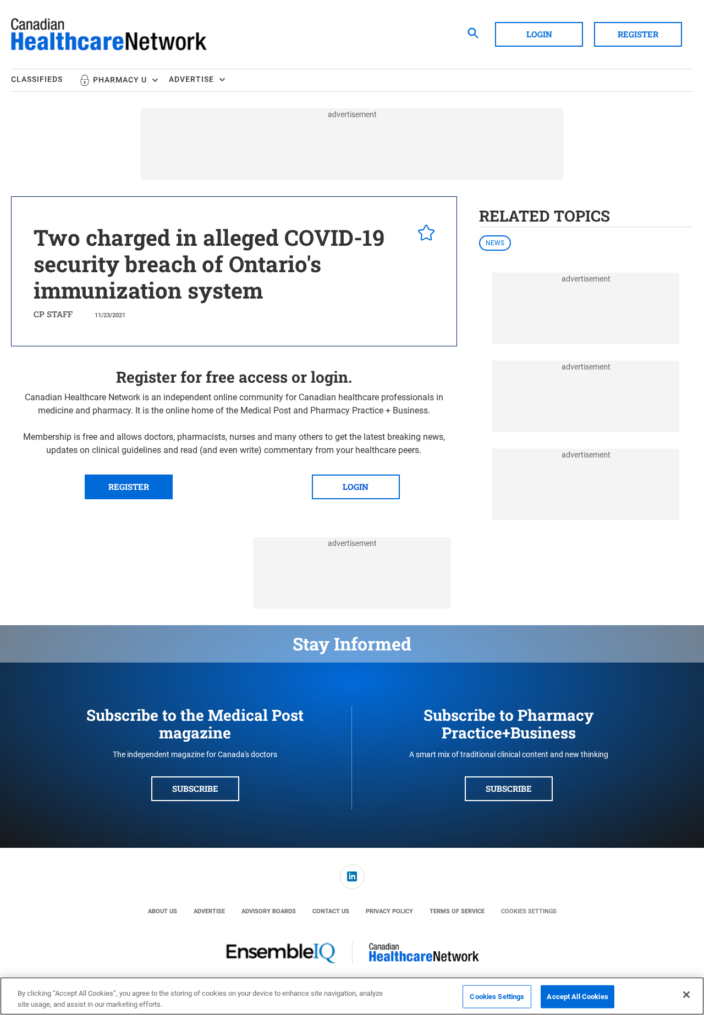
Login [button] (539, 34)
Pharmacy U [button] (120, 79)
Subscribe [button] (195, 788)
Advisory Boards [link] (268, 911)
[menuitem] (45, 80)
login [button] (356, 486)
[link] (352, 876)
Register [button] (638, 34)
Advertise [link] (209, 911)
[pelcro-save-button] (424, 234)
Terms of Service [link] (457, 911)
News (495, 243)
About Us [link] (162, 911)
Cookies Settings (529, 911)
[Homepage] (109, 34)
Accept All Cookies (577, 996)
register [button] (128, 486)
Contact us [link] (330, 911)
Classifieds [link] (37, 79)
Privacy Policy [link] (389, 911)
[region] (352, 996)
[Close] (686, 995)
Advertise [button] (191, 79)
